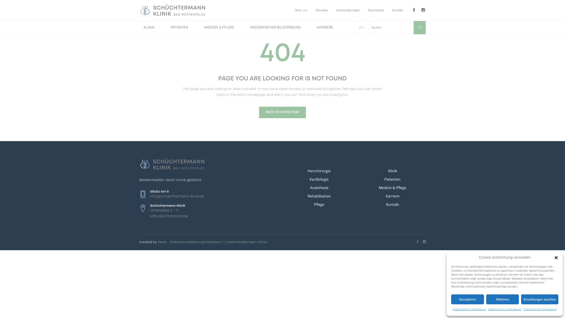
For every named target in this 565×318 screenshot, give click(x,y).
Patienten (392, 179)
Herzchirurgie (319, 170)
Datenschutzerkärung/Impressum (196, 242)
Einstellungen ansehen (540, 299)
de (361, 27)
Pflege (319, 204)
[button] (556, 258)
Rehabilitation (319, 196)
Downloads (376, 10)
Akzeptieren (467, 299)
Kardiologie (319, 179)
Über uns (301, 10)
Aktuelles (321, 10)
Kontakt (397, 10)
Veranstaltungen (348, 10)
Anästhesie (319, 187)
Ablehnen (502, 299)
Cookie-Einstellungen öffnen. (246, 242)
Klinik (392, 170)
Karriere (392, 196)
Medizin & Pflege (392, 187)
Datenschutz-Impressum (469, 309)
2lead (162, 242)
